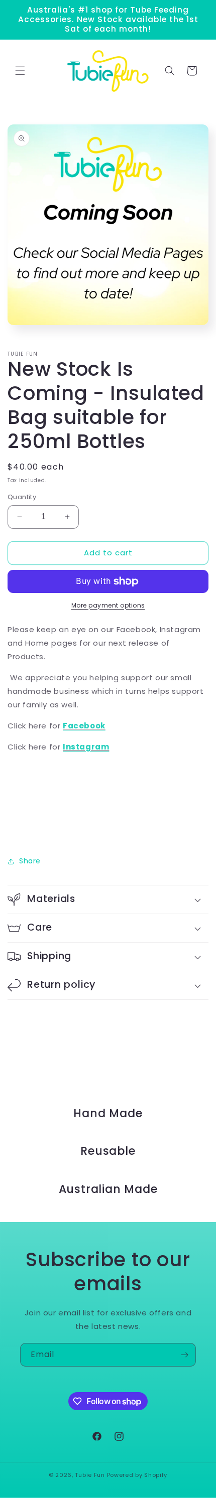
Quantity (22, 497)
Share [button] (30, 861)
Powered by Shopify (137, 1475)
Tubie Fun (89, 1475)
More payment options (108, 605)
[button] (20, 71)
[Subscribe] (184, 1355)
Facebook (84, 725)
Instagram (86, 746)
